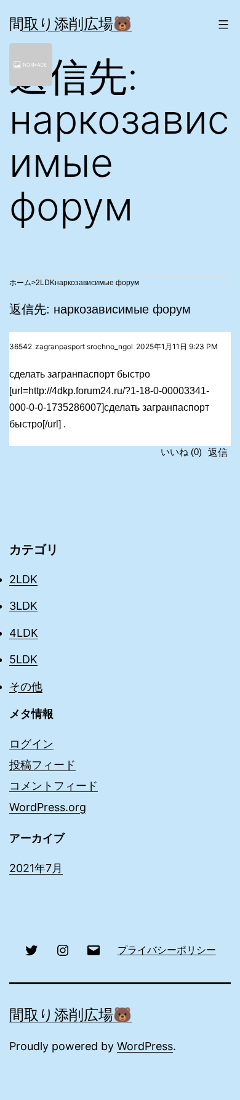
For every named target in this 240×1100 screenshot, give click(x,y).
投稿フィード (42, 764)
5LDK (23, 659)
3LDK (23, 605)
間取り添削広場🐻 (70, 24)
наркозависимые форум (97, 282)
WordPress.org (47, 807)
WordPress (145, 1046)
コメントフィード (53, 785)
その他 (25, 686)
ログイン (31, 743)
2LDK (45, 282)
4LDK (23, 632)
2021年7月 (36, 868)
